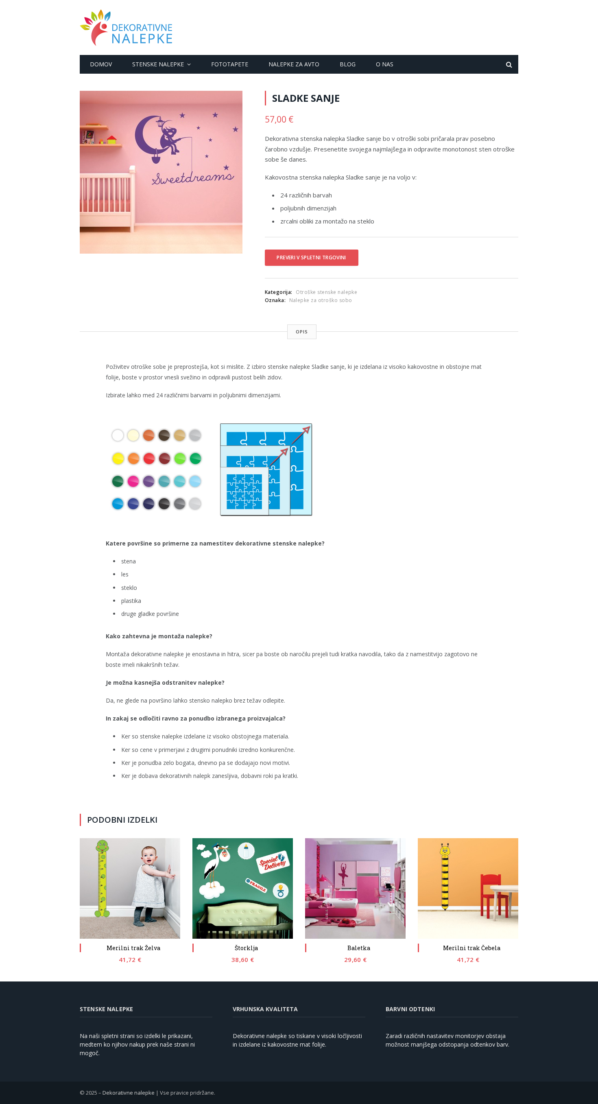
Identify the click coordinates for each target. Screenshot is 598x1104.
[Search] (508, 64)
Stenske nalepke (158, 64)
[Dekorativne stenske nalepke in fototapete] (126, 27)
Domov (101, 64)
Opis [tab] (302, 332)
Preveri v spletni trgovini (311, 257)
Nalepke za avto (293, 64)
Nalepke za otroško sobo (320, 300)
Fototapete (229, 64)
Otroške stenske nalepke (326, 292)
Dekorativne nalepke (129, 1092)
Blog (348, 64)
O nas (384, 64)
